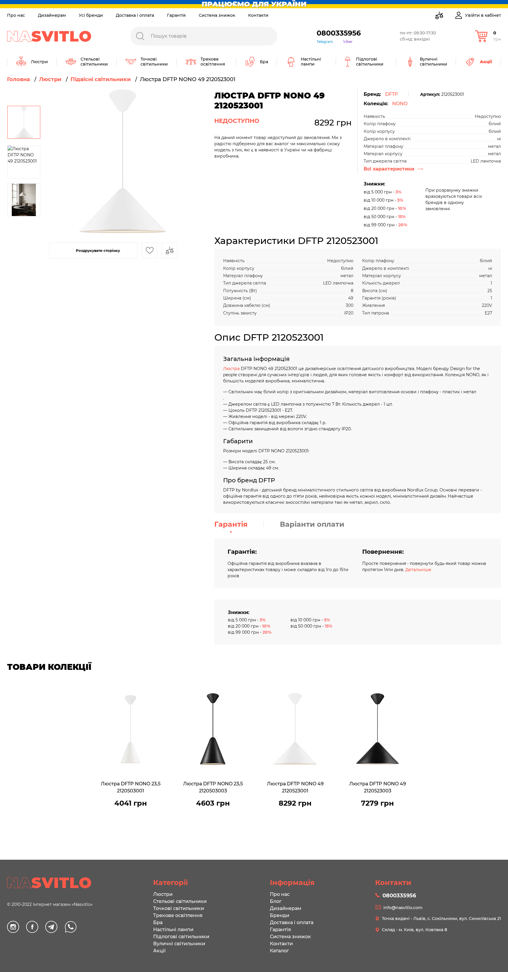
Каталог (279, 950)
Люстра (232, 368)
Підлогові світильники (181, 936)
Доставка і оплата (135, 15)
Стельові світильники (180, 901)
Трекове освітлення (178, 915)
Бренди (279, 915)
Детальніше (418, 569)
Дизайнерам (52, 15)
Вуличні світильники (179, 943)
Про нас (16, 15)
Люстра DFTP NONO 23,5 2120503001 (131, 787)
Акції (159, 950)
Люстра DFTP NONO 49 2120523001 (295, 787)
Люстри (163, 894)
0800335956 (339, 33)
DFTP (391, 94)
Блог (276, 901)
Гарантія (176, 15)
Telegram (325, 41)
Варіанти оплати (312, 524)
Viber (347, 41)
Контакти (258, 15)
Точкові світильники (178, 908)
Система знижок (217, 15)
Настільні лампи (173, 929)
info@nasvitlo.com (402, 907)
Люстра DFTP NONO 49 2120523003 (377, 787)
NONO (399, 103)
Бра (158, 922)
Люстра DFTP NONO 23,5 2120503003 (213, 787)
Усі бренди (91, 15)
